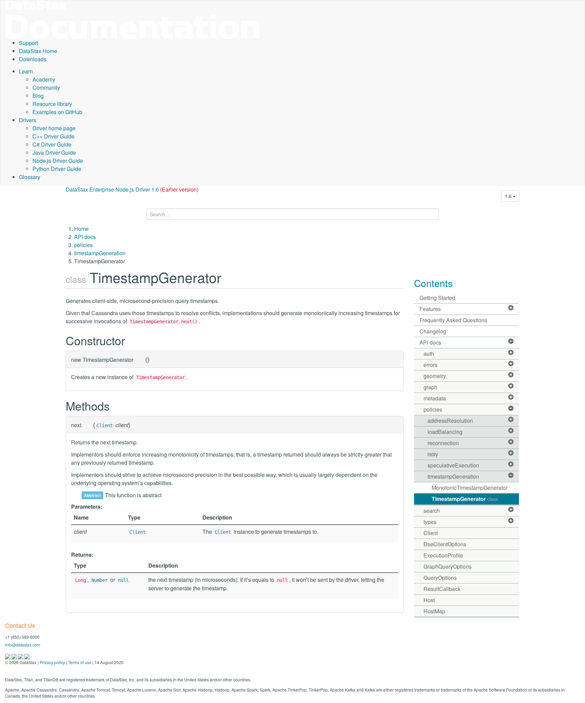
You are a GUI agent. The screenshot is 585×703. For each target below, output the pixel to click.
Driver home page (53, 128)
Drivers (27, 120)
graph (430, 387)
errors (430, 365)
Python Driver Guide (56, 169)
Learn (26, 71)
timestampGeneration (100, 253)
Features (430, 309)
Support (28, 43)
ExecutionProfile (443, 555)
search (432, 510)
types (430, 522)
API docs (85, 237)
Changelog (432, 331)
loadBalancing (445, 432)
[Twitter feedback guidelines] (21, 656)
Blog (38, 96)
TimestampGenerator (465, 499)
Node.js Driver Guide (57, 160)
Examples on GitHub (57, 112)
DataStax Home (38, 51)
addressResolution (450, 420)
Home (81, 229)
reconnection (443, 443)
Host (429, 600)
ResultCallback (442, 589)
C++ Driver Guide (53, 136)
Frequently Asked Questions (453, 320)
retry (433, 454)
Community (46, 87)
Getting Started (437, 298)
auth (429, 353)
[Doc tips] (15, 656)
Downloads (32, 59)
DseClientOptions (445, 544)
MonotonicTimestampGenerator (469, 487)
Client (104, 425)
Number (99, 580)
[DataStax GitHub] (27, 656)
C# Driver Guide (51, 144)
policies (83, 245)
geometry (435, 376)
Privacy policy (52, 662)
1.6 (509, 196)
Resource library (52, 104)
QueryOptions (440, 577)
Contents (433, 283)
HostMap (434, 611)
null (123, 580)
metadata (435, 398)
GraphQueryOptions (448, 566)
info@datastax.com (22, 644)
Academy (43, 79)
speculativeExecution (453, 465)
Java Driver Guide (54, 152)
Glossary (29, 177)
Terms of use (79, 662)
